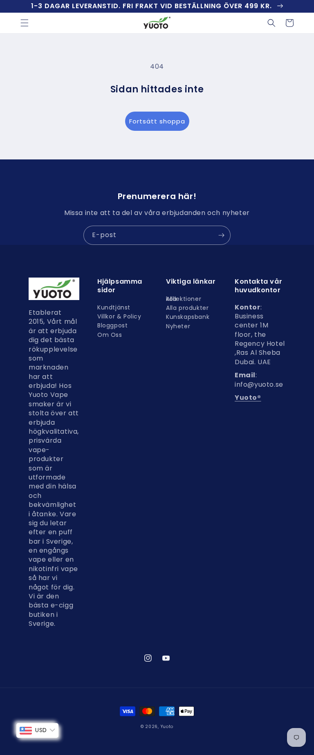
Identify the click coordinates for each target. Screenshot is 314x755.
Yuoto (167, 727)
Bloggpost (112, 325)
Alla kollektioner (183, 301)
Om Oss (109, 335)
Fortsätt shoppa (157, 121)
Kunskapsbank (187, 317)
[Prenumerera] (221, 235)
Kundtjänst (113, 309)
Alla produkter (187, 308)
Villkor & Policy (119, 316)
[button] (25, 23)
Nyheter (178, 326)
